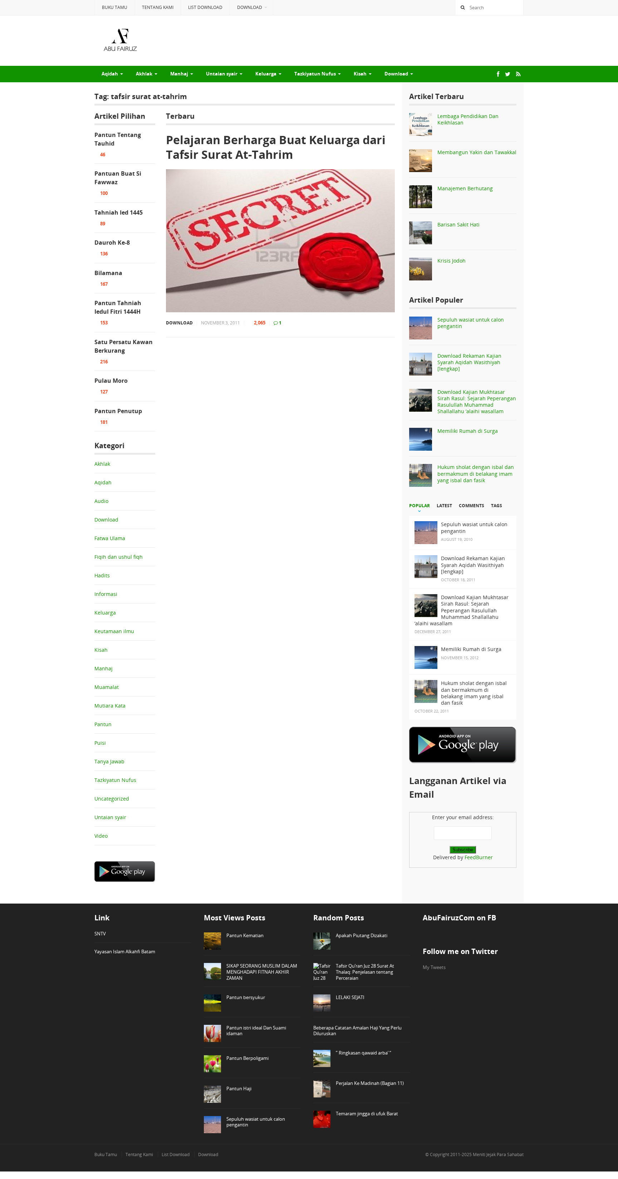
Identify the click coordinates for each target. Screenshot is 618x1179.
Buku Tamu (114, 7)
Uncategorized (111, 798)
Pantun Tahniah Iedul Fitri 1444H (117, 307)
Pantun (103, 724)
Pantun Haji (238, 1088)
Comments (471, 506)
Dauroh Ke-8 (112, 242)
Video (101, 835)
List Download (205, 7)
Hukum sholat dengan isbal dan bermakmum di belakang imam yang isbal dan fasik (475, 473)
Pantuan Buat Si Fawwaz (117, 178)
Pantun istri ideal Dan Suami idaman (256, 1030)
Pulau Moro (111, 381)
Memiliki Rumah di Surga (467, 430)
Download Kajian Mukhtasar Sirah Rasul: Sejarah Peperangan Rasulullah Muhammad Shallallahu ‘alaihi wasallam (476, 401)
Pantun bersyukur (245, 997)
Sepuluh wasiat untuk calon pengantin (470, 322)
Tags (496, 506)
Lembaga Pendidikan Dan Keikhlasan (468, 119)
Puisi (100, 742)
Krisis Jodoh (451, 260)
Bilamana (108, 273)
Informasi (105, 594)
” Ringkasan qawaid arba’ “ (363, 1053)
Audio (101, 501)
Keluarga (265, 73)
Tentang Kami (157, 7)
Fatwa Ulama (109, 538)
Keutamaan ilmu (114, 631)
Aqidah (110, 73)
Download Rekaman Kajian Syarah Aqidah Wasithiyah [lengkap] (469, 362)
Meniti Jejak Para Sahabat (498, 1154)
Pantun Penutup (118, 411)
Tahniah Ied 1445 (118, 212)
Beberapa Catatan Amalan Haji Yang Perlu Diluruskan (357, 1030)
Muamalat (106, 687)
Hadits (102, 575)
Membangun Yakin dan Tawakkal (476, 152)
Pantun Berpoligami (247, 1058)
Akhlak (144, 73)
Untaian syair (221, 73)
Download (249, 7)
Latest (444, 506)
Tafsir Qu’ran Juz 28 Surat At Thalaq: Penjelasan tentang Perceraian (365, 972)
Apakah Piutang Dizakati (361, 935)
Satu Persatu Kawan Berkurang (123, 346)
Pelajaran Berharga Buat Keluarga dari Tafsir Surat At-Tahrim (276, 147)
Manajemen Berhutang (465, 188)
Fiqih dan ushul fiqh (118, 556)
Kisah (360, 73)
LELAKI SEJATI (350, 997)
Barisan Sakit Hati (458, 224)
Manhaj (179, 73)
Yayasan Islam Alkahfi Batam (124, 951)
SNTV (100, 933)
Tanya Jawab (109, 761)
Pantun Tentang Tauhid (117, 139)
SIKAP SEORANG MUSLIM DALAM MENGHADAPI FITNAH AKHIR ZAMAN (261, 972)
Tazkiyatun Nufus (315, 73)
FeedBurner (479, 857)
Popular (419, 506)
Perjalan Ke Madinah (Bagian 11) (370, 1083)
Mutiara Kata (110, 705)
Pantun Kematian (245, 935)
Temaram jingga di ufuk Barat (367, 1113)
